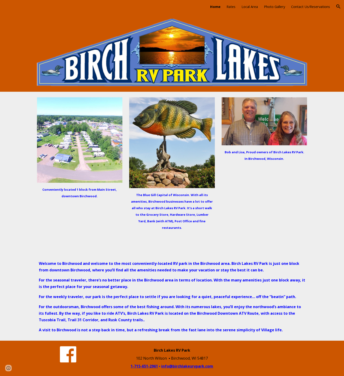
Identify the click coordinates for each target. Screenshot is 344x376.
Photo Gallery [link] (274, 6)
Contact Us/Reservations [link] (310, 6)
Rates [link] (231, 6)
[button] (338, 6)
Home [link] (215, 6)
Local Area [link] (250, 6)
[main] (79, 192)
